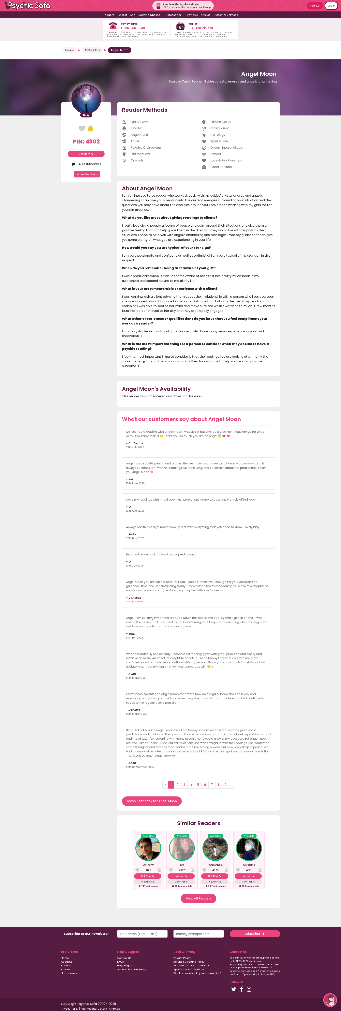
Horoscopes (69, 973)
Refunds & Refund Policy (188, 961)
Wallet (123, 15)
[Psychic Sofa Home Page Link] (29, 5)
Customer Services (226, 15)
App (132, 15)
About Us (66, 961)
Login (331, 6)
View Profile (147, 881)
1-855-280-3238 (133, 28)
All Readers (92, 50)
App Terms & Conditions (188, 969)
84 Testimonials (88, 164)
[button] (330, 1000)
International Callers (94, 1008)
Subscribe (253, 933)
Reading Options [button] (150, 15)
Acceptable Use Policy (131, 969)
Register (315, 6)
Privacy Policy (182, 958)
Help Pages (124, 965)
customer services (240, 971)
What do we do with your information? (197, 973)
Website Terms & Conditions (191, 965)
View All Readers (198, 898)
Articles (205, 15)
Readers (66, 965)
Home (69, 50)
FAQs (120, 961)
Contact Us (124, 958)
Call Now (84, 154)
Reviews (192, 15)
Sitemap (114, 1008)
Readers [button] (108, 15)
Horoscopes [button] (174, 15)
